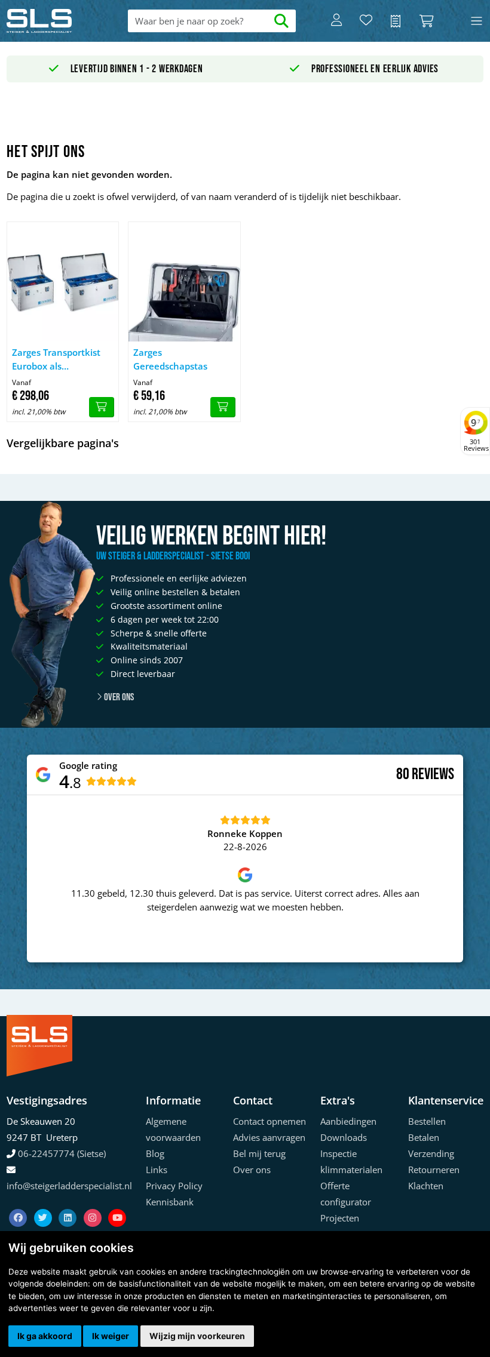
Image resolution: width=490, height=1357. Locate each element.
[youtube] (117, 1203)
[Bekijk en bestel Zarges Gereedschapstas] (222, 407)
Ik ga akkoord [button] (44, 1336)
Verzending (431, 1153)
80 (402, 774)
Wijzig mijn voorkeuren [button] (197, 1336)
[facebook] (19, 1203)
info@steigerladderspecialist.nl (69, 1186)
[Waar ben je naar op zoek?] (282, 21)
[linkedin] (68, 1203)
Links (156, 1170)
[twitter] (44, 1203)
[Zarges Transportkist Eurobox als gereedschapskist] (62, 281)
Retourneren (434, 1170)
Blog (155, 1153)
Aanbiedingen (348, 1121)
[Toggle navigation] (476, 21)
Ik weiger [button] (110, 1336)
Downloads (343, 1137)
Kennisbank (170, 1202)
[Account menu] (336, 21)
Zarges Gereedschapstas (170, 359)
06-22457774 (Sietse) (62, 1153)
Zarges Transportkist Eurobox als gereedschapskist (56, 359)
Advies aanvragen (269, 1137)
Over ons (118, 697)
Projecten (339, 1218)
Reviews (433, 775)
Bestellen (427, 1121)
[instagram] (93, 1203)
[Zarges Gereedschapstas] (184, 281)
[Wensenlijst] (366, 21)
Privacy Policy (174, 1186)
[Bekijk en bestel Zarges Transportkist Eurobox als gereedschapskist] (101, 407)
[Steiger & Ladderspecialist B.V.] (54, 21)
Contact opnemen (269, 1121)
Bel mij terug (259, 1153)
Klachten (425, 1186)
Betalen (423, 1137)
